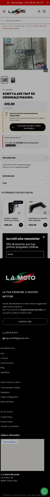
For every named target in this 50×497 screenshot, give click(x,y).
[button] (43, 237)
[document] (25, 248)
